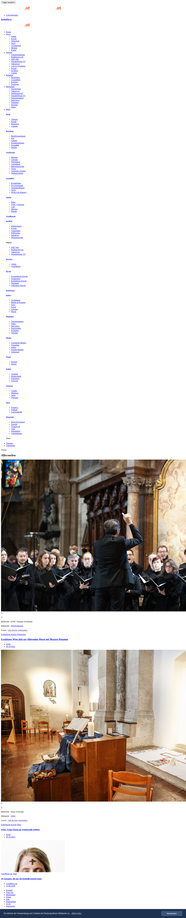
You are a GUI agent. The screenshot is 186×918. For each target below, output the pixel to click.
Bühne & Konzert (18, 302)
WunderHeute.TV (18, 61)
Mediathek (10, 87)
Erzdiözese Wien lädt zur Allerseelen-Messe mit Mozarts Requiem (34, 639)
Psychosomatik (17, 185)
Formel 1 (14, 407)
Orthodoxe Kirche (18, 285)
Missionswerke (17, 237)
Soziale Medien (17, 350)
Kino (13, 305)
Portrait (14, 362)
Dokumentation (17, 98)
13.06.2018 (10, 886)
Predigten (15, 102)
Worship (14, 105)
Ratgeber (9, 75)
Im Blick (14, 71)
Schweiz (14, 381)
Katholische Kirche (19, 281)
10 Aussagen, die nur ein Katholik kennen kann (21, 879)
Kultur (13, 50)
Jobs (8, 899)
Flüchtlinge (15, 162)
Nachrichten (16, 89)
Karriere (14, 82)
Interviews (15, 100)
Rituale (14, 211)
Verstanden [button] (172, 913)
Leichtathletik (16, 412)
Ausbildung (15, 266)
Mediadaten (10, 895)
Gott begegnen (12, 15)
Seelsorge (15, 84)
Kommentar (10, 290)
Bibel (13, 202)
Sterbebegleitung (18, 188)
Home (8, 32)
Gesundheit (15, 80)
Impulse (9, 52)
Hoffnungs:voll (17, 57)
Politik (13, 36)
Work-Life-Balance (19, 192)
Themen (14, 119)
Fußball (14, 410)
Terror (13, 169)
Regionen (15, 124)
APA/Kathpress (17, 626)
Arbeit (13, 264)
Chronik (14, 160)
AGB (8, 904)
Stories (14, 364)
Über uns (9, 892)
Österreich (15, 378)
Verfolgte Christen (18, 171)
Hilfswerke (15, 233)
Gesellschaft (16, 46)
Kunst (13, 307)
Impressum (10, 906)
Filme (13, 107)
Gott (13, 207)
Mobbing (14, 393)
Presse (8, 897)
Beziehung (15, 77)
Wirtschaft (15, 41)
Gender (14, 391)
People (14, 68)
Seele (13, 395)
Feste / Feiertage (17, 204)
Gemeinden (15, 231)
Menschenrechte (17, 166)
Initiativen (15, 235)
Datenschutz (11, 902)
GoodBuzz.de (11, 216)
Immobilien (15, 431)
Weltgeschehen (17, 173)
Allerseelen (10, 446)
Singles (14, 147)
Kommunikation (17, 143)
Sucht (13, 190)
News (8, 34)
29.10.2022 (10, 646)
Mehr (8, 109)
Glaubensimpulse (18, 55)
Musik (13, 312)
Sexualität (15, 145)
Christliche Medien (18, 343)
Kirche (14, 39)
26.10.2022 (10, 837)
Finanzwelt (15, 427)
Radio (13, 347)
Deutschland (16, 376)
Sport (13, 43)
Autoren (14, 126)
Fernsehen (15, 345)
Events (14, 228)
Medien (14, 48)
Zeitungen (15, 352)
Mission (14, 209)
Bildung (14, 157)
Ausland (14, 374)
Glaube (14, 73)
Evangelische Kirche (19, 276)
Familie (14, 141)
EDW (8, 644)
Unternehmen (16, 433)
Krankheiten (16, 183)
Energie (14, 424)
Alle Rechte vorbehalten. (18, 630)
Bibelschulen (16, 226)
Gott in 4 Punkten (18, 66)
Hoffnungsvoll (17, 93)
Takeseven (15, 64)
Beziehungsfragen (18, 136)
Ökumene (15, 283)
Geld (13, 429)
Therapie (14, 398)
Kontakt (9, 890)
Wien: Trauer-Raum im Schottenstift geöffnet (20, 830)
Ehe (12, 138)
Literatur (14, 309)
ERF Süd (15, 59)
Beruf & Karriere (18, 422)
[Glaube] (16, 28)
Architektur (15, 300)
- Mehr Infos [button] (76, 913)
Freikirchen (15, 279)
